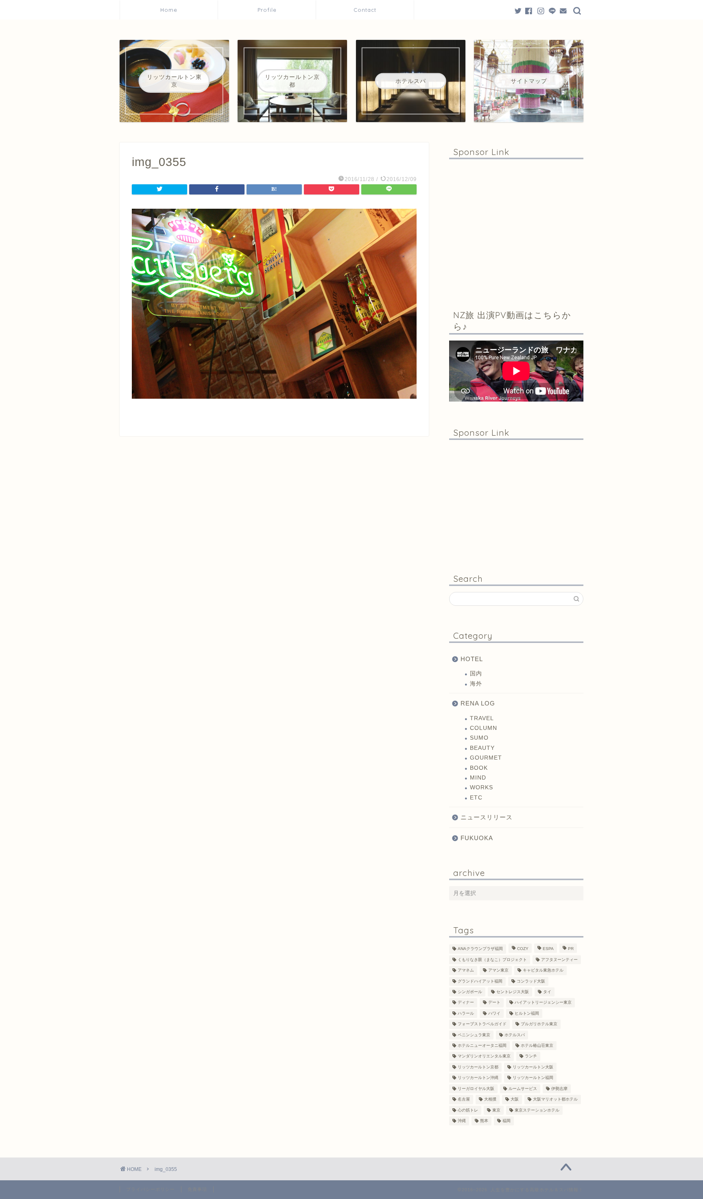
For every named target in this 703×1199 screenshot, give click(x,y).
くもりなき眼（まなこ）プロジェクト (492, 959)
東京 (496, 1110)
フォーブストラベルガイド (482, 1024)
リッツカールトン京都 (478, 1067)
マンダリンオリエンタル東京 (484, 1056)
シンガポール (470, 991)
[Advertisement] (516, 228)
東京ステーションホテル (537, 1110)
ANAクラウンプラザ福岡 (480, 949)
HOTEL (472, 658)
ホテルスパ (514, 1035)
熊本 (484, 1120)
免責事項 (197, 1189)
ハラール (466, 1013)
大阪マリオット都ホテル (555, 1099)
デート (494, 1002)
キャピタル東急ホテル (543, 970)
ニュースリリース (487, 817)
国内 (476, 673)
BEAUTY (482, 748)
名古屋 (464, 1099)
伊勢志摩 (559, 1088)
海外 (476, 684)
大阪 (515, 1099)
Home (168, 10)
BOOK (479, 768)
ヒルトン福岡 (527, 1013)
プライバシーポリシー (150, 1189)
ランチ (531, 1056)
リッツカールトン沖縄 (478, 1078)
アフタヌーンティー (559, 959)
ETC (476, 798)
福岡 (506, 1120)
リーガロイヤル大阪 (476, 1088)
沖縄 (462, 1120)
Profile (270, 10)
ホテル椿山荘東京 (537, 1045)
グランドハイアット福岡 (480, 981)
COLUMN (483, 728)
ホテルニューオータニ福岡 (482, 1045)
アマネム (466, 970)
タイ (547, 991)
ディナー (466, 1002)
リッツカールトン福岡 (533, 1078)
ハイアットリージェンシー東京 (543, 1002)
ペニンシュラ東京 (474, 1035)
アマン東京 (498, 970)
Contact (365, 10)
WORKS (481, 787)
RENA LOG (478, 703)
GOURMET (486, 758)
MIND (478, 778)
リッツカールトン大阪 (533, 1067)
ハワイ (494, 1013)
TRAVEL (482, 718)
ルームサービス (523, 1088)
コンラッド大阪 (531, 981)
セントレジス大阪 (512, 991)
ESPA (548, 949)
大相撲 (490, 1099)
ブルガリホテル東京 (539, 1024)
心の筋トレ (468, 1110)
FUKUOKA (477, 837)
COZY (522, 949)
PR (571, 949)
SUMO (479, 738)
